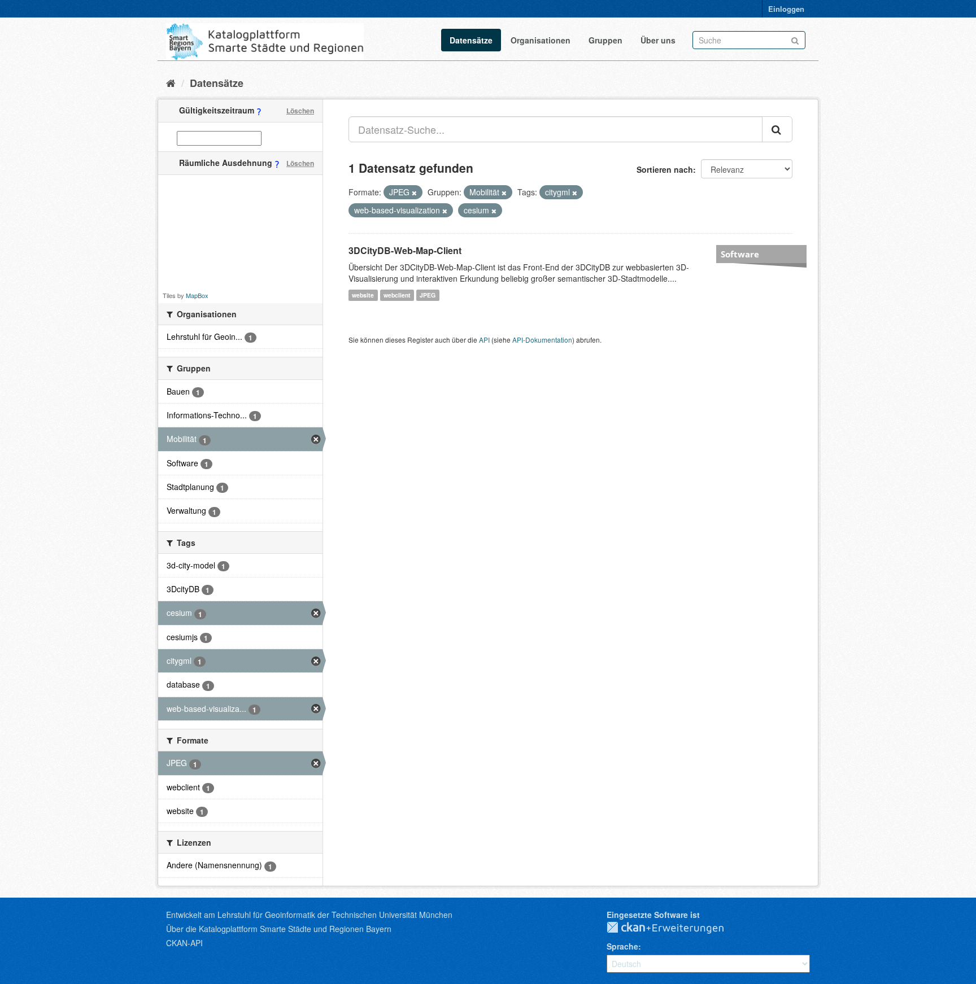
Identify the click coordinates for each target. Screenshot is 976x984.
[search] (777, 129)
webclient (397, 295)
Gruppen (605, 40)
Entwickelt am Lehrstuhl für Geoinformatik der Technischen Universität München (309, 914)
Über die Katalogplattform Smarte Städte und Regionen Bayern (278, 928)
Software (740, 254)
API (484, 339)
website (363, 295)
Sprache (622, 946)
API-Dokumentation (542, 339)
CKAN (674, 928)
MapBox (197, 295)
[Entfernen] (414, 192)
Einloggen (786, 8)
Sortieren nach (665, 169)
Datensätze (471, 40)
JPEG (427, 295)
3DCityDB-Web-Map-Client (404, 250)
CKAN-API (184, 942)
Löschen (300, 111)
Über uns (658, 40)
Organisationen (540, 40)
